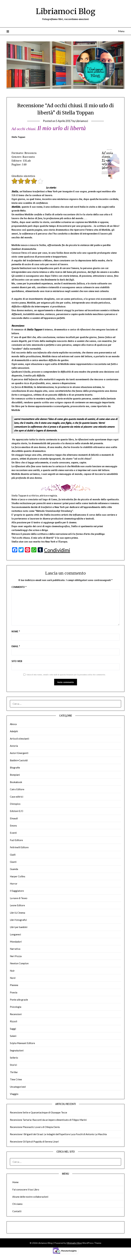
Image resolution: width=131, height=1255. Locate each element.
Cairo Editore (17, 789)
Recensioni (16, 1014)
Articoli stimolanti (19, 738)
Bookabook (16, 782)
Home (15, 1182)
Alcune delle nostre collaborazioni (30, 1196)
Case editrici (16, 796)
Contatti (16, 1211)
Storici (13, 1064)
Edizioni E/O (16, 811)
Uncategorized (18, 1086)
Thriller (14, 1072)
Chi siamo (17, 1203)
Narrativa (15, 948)
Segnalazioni (16, 1050)
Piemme (14, 985)
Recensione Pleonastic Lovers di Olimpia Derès (35, 1127)
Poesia (13, 992)
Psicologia (15, 1006)
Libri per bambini (18, 927)
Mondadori (16, 941)
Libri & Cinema (17, 912)
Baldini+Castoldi (19, 760)
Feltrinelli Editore (19, 847)
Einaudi (14, 818)
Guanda (14, 869)
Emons (13, 825)
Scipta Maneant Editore (22, 1043)
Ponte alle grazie (19, 999)
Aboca (13, 724)
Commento (19, 587)
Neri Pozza (16, 956)
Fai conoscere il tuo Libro (25, 1189)
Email (16, 646)
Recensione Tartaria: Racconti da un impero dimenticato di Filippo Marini (48, 1119)
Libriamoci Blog (65, 11)
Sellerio (14, 1057)
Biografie (15, 767)
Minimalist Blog (74, 1243)
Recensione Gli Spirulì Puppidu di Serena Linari (34, 1141)
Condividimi (57, 550)
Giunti (13, 861)
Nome (16, 631)
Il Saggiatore (17, 890)
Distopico (15, 803)
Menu (121, 31)
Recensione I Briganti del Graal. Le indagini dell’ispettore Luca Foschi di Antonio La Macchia (58, 1134)
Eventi (13, 832)
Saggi (13, 1028)
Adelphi (14, 731)
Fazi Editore (16, 840)
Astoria (14, 745)
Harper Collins (17, 876)
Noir (12, 970)
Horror (13, 883)
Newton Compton (19, 963)
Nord (12, 977)
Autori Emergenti (19, 753)
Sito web (17, 661)
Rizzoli (13, 1021)
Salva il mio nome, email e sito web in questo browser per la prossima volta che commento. (66, 674)
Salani (13, 1035)
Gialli (12, 854)
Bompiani (15, 774)
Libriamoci (82, 121)
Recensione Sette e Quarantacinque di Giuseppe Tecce (38, 1112)
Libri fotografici (18, 919)
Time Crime (16, 1079)
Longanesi (15, 934)
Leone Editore (17, 905)
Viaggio (14, 1093)
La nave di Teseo (18, 898)
